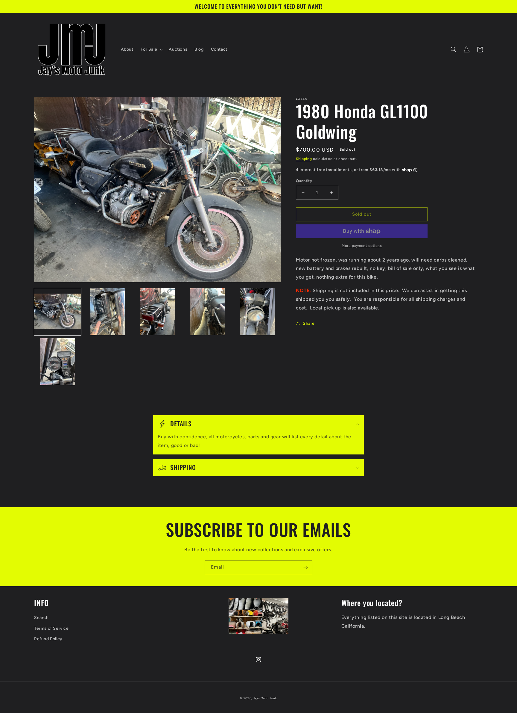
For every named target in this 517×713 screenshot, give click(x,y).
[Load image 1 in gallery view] (57, 311)
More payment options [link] (362, 246)
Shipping (304, 159)
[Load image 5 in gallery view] (257, 311)
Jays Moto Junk (265, 698)
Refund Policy (48, 638)
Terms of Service (51, 628)
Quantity (304, 181)
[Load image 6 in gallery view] (57, 361)
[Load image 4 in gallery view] (207, 311)
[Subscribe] (305, 567)
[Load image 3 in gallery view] (157, 311)
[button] (151, 49)
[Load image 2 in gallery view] (107, 311)
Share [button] (309, 323)
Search (41, 617)
